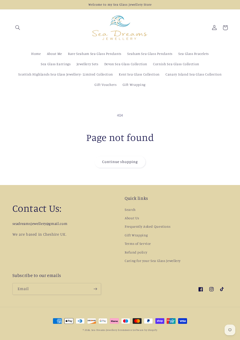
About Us (132, 218)
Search (130, 210)
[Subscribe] (95, 289)
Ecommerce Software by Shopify (137, 330)
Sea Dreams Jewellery (104, 330)
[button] (17, 27)
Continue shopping (120, 161)
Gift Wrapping (136, 235)
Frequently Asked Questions (147, 226)
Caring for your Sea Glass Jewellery (153, 261)
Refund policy (136, 252)
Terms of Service (138, 244)
